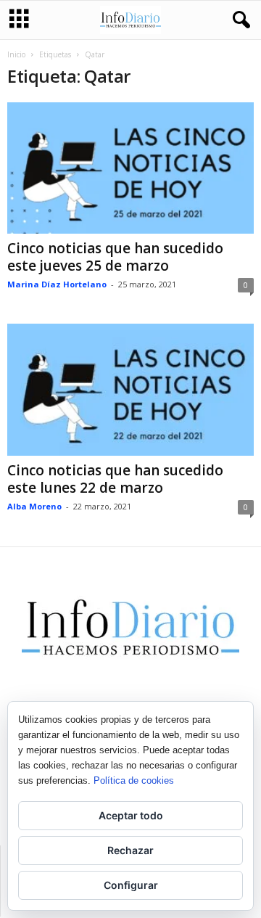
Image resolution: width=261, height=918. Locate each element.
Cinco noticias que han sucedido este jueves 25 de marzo (115, 257)
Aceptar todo (131, 815)
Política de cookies (134, 780)
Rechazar (130, 850)
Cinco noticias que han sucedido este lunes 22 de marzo (115, 479)
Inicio (16, 54)
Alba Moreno (34, 506)
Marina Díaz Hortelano (57, 284)
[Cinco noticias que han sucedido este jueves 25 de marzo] (130, 168)
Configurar (131, 885)
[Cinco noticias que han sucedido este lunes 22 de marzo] (130, 389)
